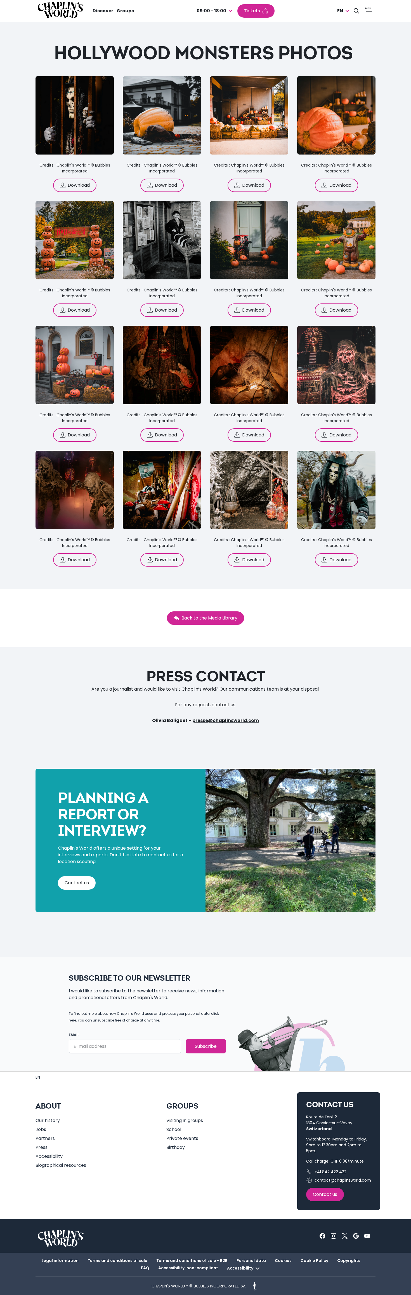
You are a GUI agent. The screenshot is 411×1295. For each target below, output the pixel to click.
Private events (182, 1138)
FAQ (145, 1268)
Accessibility (49, 1156)
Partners (45, 1138)
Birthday (175, 1147)
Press (42, 1147)
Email (74, 1034)
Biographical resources (61, 1165)
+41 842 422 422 (330, 1172)
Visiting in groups (184, 1120)
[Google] (356, 1236)
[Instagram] (333, 1236)
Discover (103, 11)
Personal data (251, 1260)
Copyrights (348, 1260)
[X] (345, 1236)
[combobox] (215, 11)
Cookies (283, 1260)
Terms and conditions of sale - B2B (192, 1260)
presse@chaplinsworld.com (225, 720)
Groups (125, 11)
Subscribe (206, 1046)
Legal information (60, 1260)
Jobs (41, 1129)
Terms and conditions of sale (117, 1260)
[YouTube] (367, 1236)
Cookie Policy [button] (314, 1260)
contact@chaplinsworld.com (343, 1180)
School (173, 1129)
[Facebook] (322, 1236)
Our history (48, 1120)
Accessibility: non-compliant (188, 1268)
